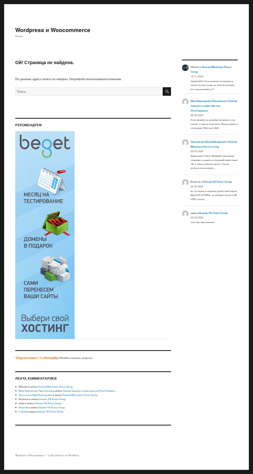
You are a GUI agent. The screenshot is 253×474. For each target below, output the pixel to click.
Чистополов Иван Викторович (35, 395)
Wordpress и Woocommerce (52, 30)
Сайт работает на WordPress (63, 455)
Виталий (23, 407)
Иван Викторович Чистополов (35, 390)
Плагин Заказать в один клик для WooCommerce (89, 390)
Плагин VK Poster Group (52, 399)
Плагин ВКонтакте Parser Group (55, 386)
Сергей (22, 411)
